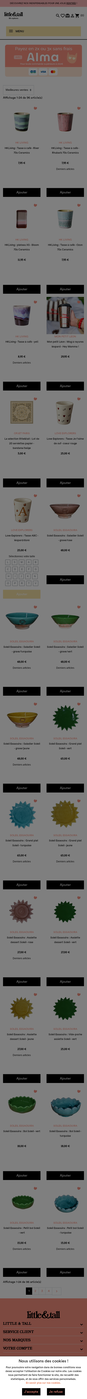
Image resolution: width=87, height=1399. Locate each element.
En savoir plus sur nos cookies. (43, 1383)
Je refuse (56, 1391)
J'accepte (31, 1391)
